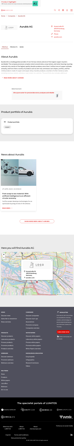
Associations (30, 322)
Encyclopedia (30, 357)
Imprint (8, 435)
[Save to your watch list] (67, 10)
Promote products (7, 345)
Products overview (7, 349)
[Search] (55, 10)
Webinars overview (7, 363)
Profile (5, 47)
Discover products (7, 336)
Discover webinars (7, 357)
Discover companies (32, 315)
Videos (28, 366)
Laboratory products (8, 339)
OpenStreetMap (68, 294)
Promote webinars (7, 360)
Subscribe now (63, 332)
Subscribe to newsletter (9, 319)
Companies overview (32, 328)
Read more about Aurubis (14, 78)
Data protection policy (18, 438)
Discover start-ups (32, 319)
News (22, 47)
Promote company (32, 325)
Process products (7, 342)
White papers (5, 380)
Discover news (5, 315)
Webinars (4, 387)
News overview (6, 322)
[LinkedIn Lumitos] (71, 435)
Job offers (4, 383)
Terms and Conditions (21, 435)
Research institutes (32, 363)
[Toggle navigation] (71, 10)
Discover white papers (33, 336)
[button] (37, 282)
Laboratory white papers (34, 339)
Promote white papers (33, 345)
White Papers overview (33, 349)
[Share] (59, 10)
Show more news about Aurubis (37, 221)
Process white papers (33, 342)
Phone (56, 34)
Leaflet (60, 294)
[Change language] (63, 10)
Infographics (30, 360)
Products (13, 47)
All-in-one (4, 390)
